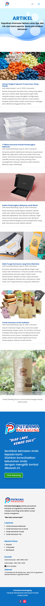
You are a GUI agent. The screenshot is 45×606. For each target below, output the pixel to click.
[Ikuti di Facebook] (20, 601)
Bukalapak (10, 550)
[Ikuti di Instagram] (24, 601)
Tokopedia (10, 547)
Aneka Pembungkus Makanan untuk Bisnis (20, 205)
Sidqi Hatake (10, 88)
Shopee (9, 545)
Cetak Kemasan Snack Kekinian (15, 322)
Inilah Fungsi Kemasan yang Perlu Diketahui (20, 264)
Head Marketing (12, 149)
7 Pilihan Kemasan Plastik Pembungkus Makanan (18, 145)
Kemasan (30, 88)
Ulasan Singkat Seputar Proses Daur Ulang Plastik (20, 85)
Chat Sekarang (14, 475)
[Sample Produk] (22, 395)
